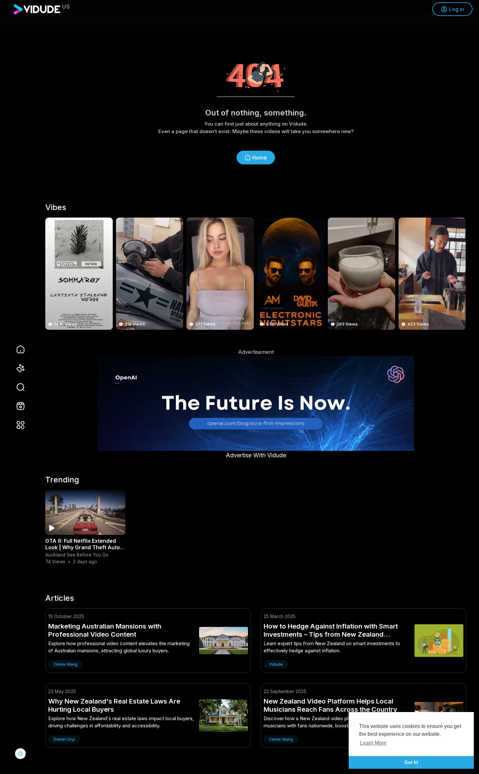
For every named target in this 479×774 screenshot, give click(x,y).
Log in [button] (456, 9)
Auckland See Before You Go (77, 554)
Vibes (55, 207)
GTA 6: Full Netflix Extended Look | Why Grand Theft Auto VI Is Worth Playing (82, 547)
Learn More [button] (373, 743)
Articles (59, 598)
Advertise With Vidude (256, 455)
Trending (62, 479)
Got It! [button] (411, 762)
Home (259, 157)
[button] (16, 387)
